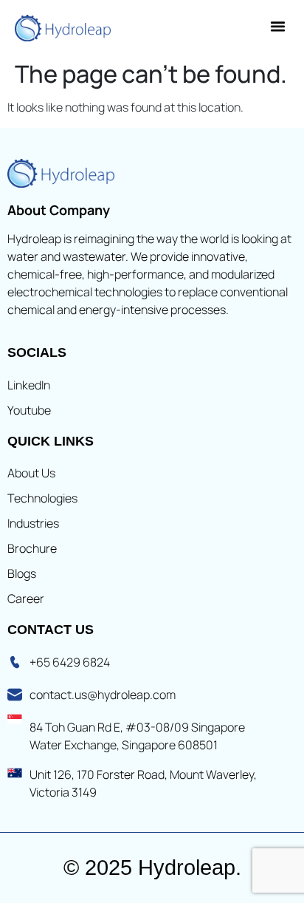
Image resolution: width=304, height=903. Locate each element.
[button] (278, 26)
